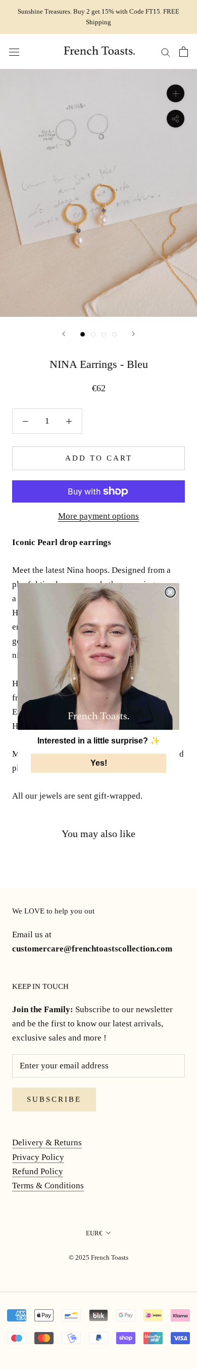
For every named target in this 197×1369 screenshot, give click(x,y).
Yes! (98, 763)
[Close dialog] (170, 592)
